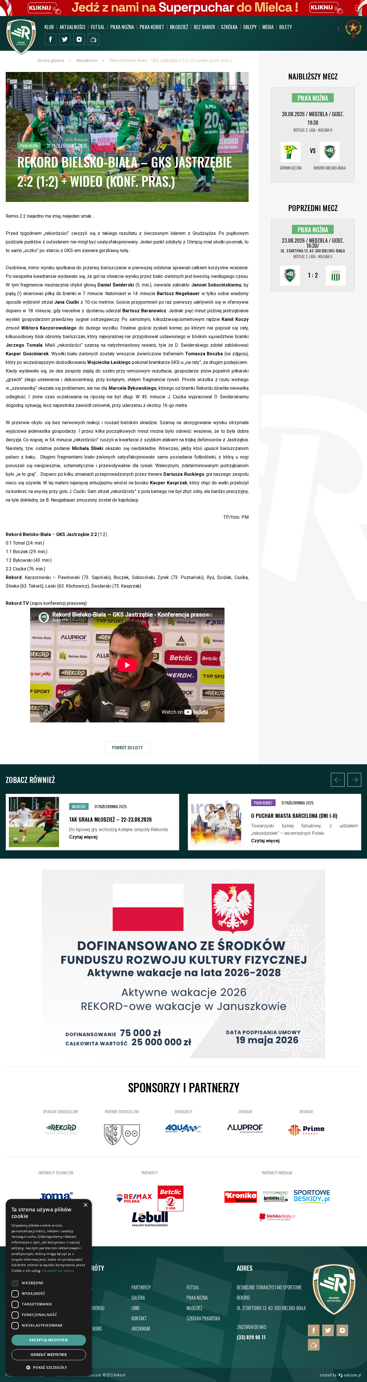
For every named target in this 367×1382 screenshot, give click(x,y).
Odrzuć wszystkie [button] (49, 1354)
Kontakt (139, 1318)
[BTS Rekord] (335, 1315)
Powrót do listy (127, 747)
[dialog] (49, 1287)
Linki (135, 1308)
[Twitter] (65, 39)
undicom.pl (352, 1375)
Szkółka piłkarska (203, 1318)
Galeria (138, 1297)
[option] (92, 823)
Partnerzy (141, 1287)
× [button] (85, 1205)
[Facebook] (50, 39)
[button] (48, 1367)
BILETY (285, 26)
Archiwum (141, 1328)
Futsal (193, 1287)
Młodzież (194, 1308)
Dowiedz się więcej (58, 1270)
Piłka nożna (197, 1297)
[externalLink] (93, 39)
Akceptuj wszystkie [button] (48, 1340)
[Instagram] (79, 39)
